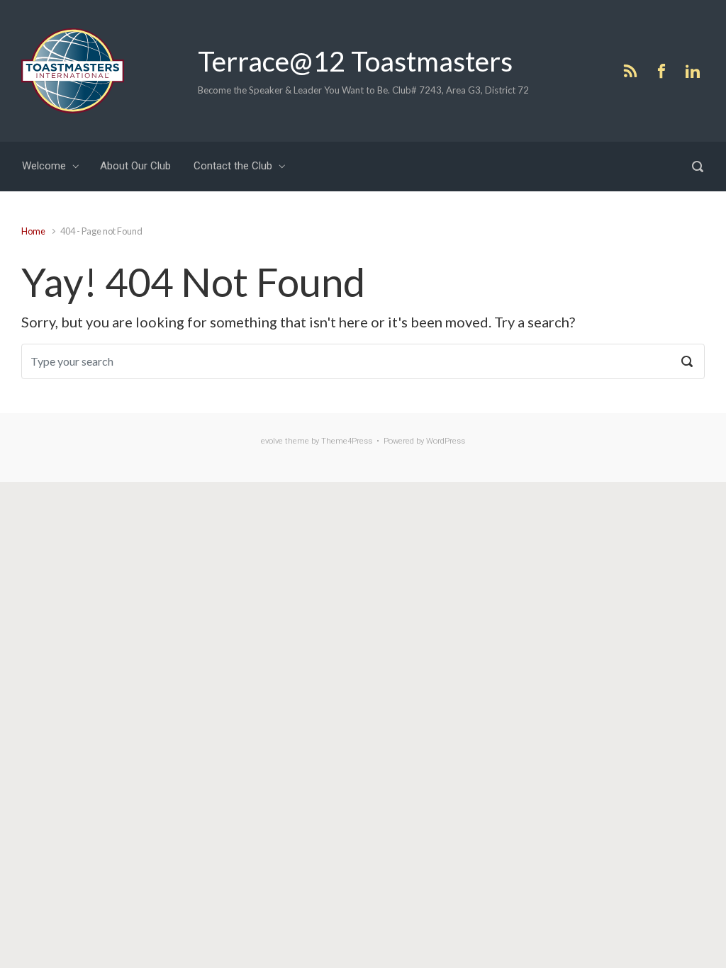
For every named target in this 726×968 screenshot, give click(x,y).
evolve (272, 441)
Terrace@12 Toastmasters (355, 61)
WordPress (445, 441)
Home (33, 231)
